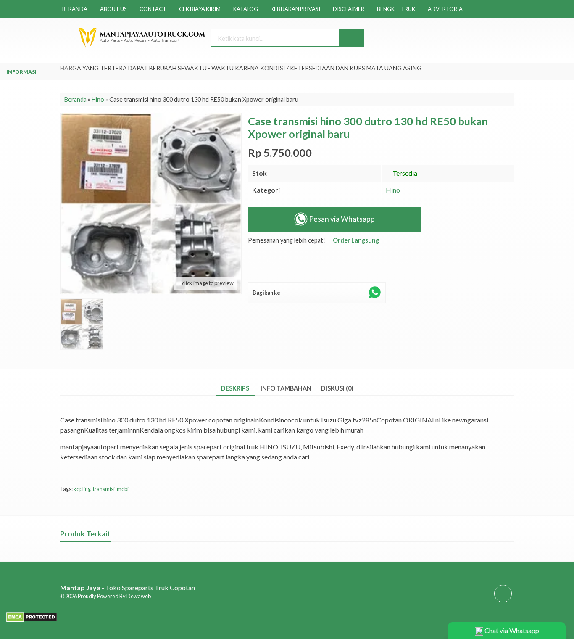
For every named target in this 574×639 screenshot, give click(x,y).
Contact (153, 8)
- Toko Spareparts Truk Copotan (127, 587)
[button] (351, 37)
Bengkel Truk (396, 8)
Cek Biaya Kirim (200, 8)
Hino (393, 190)
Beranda (74, 8)
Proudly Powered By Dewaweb (114, 596)
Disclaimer (348, 8)
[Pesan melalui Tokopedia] (259, 268)
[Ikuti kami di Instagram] (503, 602)
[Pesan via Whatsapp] (454, 38)
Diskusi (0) (337, 388)
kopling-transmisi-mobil (102, 489)
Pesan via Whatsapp (341, 218)
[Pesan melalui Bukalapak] (281, 268)
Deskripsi (236, 388)
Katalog (245, 8)
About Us (113, 8)
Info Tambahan (286, 388)
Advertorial (446, 8)
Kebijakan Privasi (295, 8)
